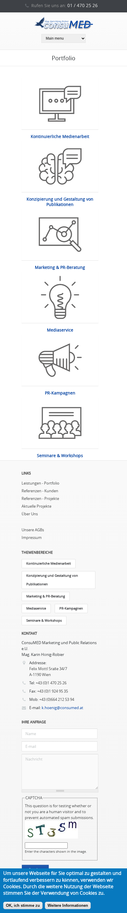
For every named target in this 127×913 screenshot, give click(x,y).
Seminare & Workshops (60, 455)
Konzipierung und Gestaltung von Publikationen (60, 201)
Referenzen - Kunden (40, 490)
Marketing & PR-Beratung (60, 267)
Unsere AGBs (33, 529)
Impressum (32, 537)
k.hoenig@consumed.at (62, 707)
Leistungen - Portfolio (40, 483)
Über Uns (30, 513)
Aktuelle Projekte (36, 506)
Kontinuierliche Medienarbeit (60, 136)
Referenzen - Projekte (40, 498)
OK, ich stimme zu (23, 905)
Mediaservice (60, 330)
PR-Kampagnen (60, 393)
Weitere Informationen (68, 905)
